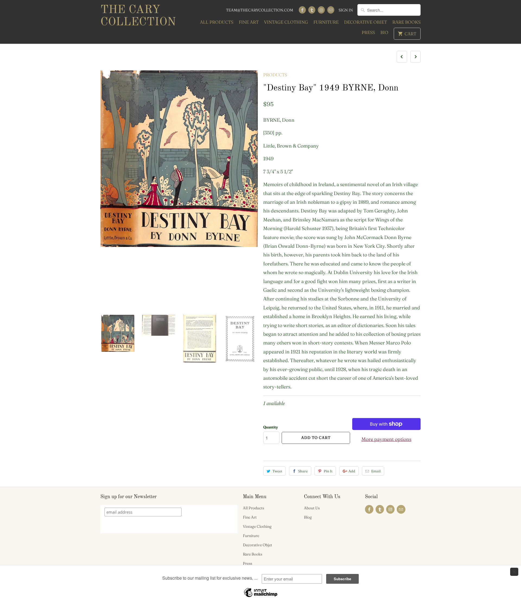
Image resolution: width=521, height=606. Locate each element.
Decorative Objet (365, 22)
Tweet (277, 471)
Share (303, 471)
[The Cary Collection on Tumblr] (311, 10)
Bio (384, 32)
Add (351, 471)
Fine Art (249, 22)
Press (368, 32)
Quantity (270, 427)
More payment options (386, 439)
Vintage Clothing (286, 22)
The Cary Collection (138, 16)
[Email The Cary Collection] (330, 10)
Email (376, 471)
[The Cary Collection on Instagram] (321, 10)
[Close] (514, 572)
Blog (308, 517)
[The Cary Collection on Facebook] (302, 10)
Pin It (328, 471)
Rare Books (406, 22)
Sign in (346, 10)
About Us (312, 507)
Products (275, 74)
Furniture (326, 22)
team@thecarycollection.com (259, 10)
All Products (216, 22)
